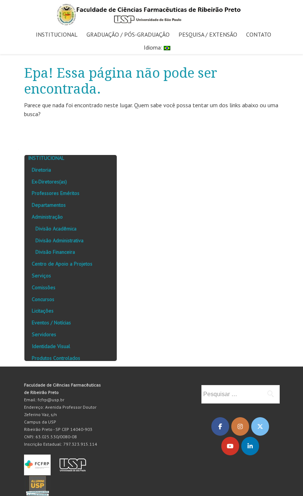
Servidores (44, 334)
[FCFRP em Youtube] (230, 446)
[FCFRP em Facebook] (220, 426)
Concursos (43, 299)
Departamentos (49, 205)
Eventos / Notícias (51, 322)
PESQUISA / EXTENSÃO (207, 34)
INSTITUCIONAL (57, 34)
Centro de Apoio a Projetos (62, 263)
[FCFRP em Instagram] (240, 426)
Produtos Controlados (56, 358)
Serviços (41, 275)
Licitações (43, 310)
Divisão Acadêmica (55, 228)
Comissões (43, 287)
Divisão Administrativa (59, 240)
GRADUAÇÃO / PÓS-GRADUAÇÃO (128, 34)
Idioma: (154, 47)
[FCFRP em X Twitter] (260, 426)
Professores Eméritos (55, 193)
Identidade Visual (51, 346)
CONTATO (258, 34)
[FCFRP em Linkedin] (250, 446)
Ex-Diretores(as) (49, 181)
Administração (47, 216)
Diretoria (41, 169)
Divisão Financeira (55, 252)
